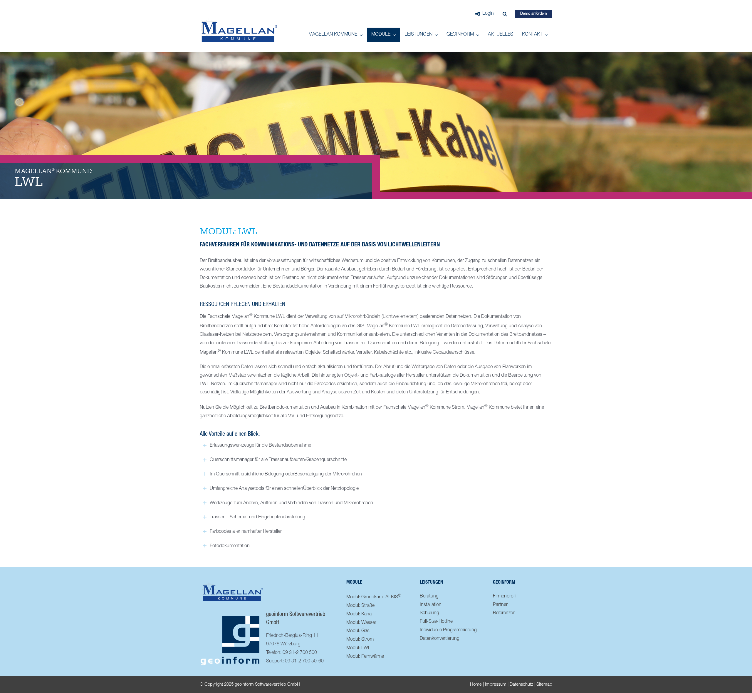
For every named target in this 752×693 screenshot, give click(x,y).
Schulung (429, 613)
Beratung (429, 596)
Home (476, 684)
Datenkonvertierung (439, 639)
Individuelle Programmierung (448, 630)
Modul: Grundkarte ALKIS (373, 597)
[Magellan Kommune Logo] (238, 21)
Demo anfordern (533, 14)
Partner (500, 605)
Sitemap (544, 684)
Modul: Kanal (359, 614)
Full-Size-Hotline (436, 621)
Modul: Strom (360, 639)
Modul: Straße (360, 606)
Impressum (495, 684)
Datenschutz (521, 684)
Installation (431, 605)
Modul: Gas (358, 631)
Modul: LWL (358, 648)
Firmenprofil (504, 596)
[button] (504, 13)
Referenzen (504, 613)
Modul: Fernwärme (365, 656)
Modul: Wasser (361, 623)
